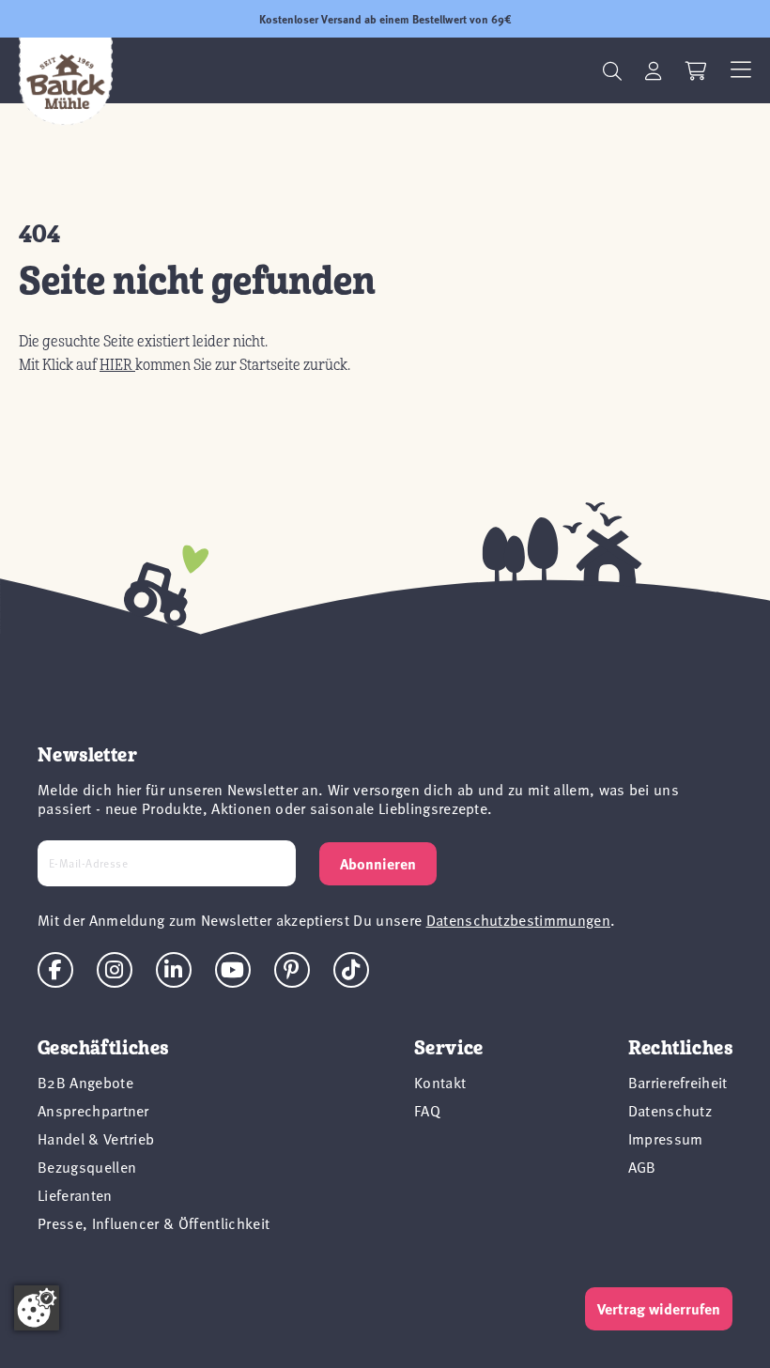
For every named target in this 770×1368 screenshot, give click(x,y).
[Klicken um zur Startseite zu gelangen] (66, 82)
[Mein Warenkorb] (696, 71)
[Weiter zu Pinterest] (292, 970)
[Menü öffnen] (741, 70)
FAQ (427, 1109)
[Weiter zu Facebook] (55, 970)
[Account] (653, 71)
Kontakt (440, 1081)
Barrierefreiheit (678, 1081)
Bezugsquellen (87, 1166)
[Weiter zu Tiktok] (351, 970)
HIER (117, 365)
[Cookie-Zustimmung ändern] (36, 1307)
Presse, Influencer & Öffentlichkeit (154, 1222)
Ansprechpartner (93, 1109)
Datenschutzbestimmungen (518, 919)
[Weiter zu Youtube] (233, 970)
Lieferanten (75, 1194)
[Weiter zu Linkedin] (174, 970)
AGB (642, 1166)
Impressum (665, 1138)
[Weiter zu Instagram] (114, 970)
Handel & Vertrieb (96, 1138)
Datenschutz (670, 1109)
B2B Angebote (85, 1081)
